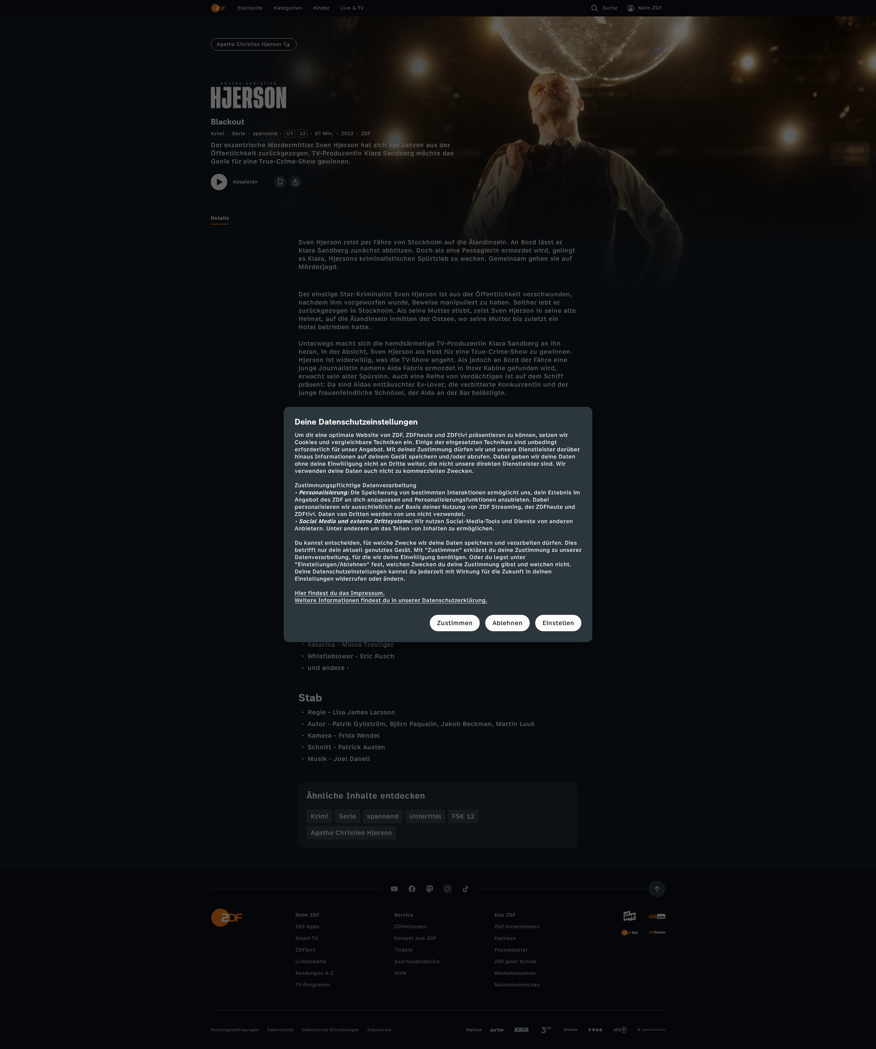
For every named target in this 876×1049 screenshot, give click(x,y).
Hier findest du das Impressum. (340, 593)
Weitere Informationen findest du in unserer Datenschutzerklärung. (391, 600)
